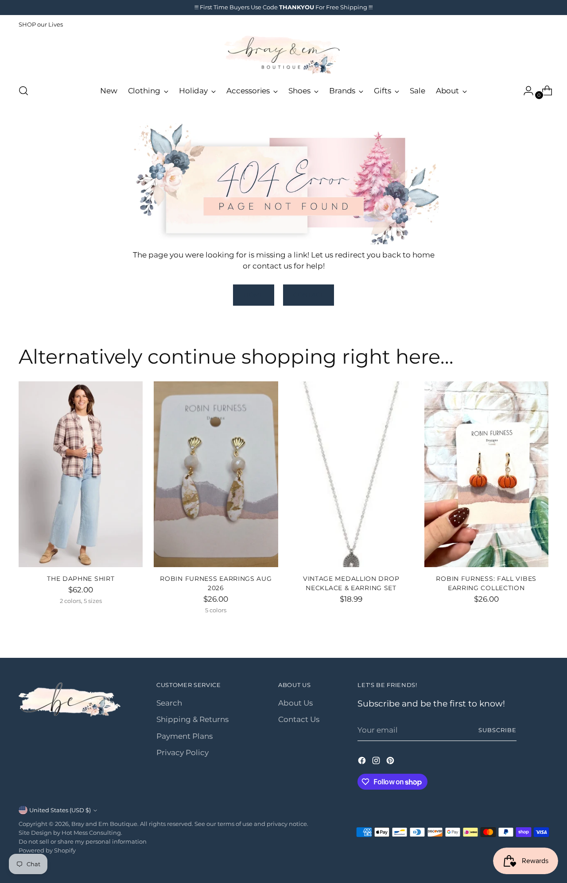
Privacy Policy (182, 752)
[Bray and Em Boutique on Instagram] (377, 762)
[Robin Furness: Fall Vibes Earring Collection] (486, 474)
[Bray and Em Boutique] (283, 55)
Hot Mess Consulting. (92, 832)
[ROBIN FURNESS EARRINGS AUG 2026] (216, 474)
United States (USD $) (60, 810)
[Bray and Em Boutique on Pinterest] (391, 762)
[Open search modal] (23, 91)
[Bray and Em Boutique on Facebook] (362, 762)
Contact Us (298, 719)
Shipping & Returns (192, 719)
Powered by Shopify (47, 850)
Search (169, 703)
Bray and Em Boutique (104, 823)
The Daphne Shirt (80, 579)
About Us (295, 703)
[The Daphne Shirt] (81, 474)
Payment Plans (184, 736)
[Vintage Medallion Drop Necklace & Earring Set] (351, 474)
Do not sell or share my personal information (83, 841)
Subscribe (497, 729)
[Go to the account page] (525, 91)
